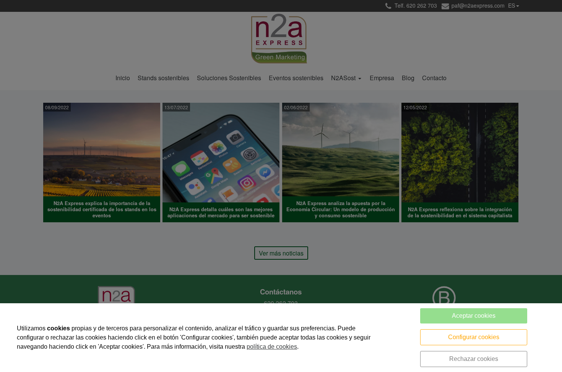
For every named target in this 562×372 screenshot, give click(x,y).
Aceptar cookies (473, 315)
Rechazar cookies (473, 359)
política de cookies (272, 346)
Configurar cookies (473, 337)
